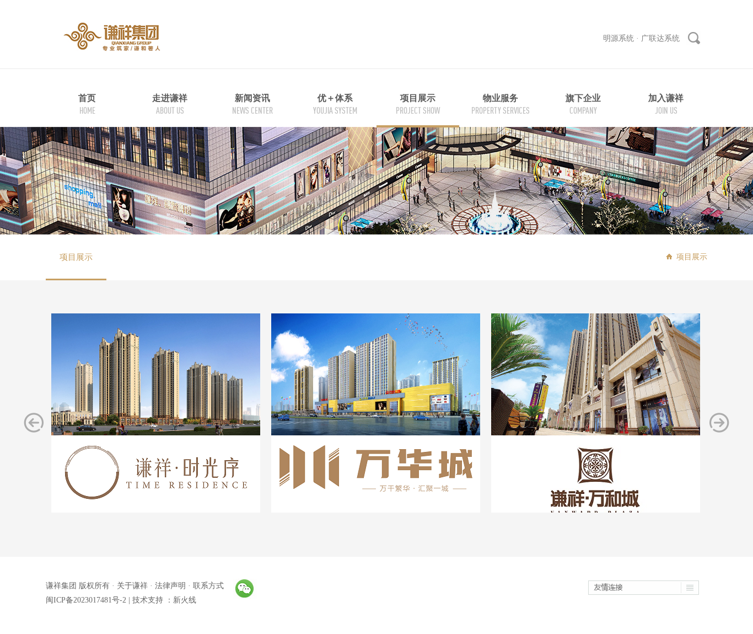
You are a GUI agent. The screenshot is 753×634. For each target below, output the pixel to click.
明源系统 (618, 38)
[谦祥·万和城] (595, 421)
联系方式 (208, 586)
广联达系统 (660, 38)
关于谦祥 (132, 586)
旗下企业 (583, 98)
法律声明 (170, 586)
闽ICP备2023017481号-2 (86, 600)
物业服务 (500, 98)
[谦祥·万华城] (375, 402)
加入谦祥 (666, 98)
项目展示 (417, 98)
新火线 (184, 600)
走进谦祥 (169, 98)
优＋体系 (335, 98)
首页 (87, 98)
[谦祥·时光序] (155, 407)
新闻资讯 (252, 98)
